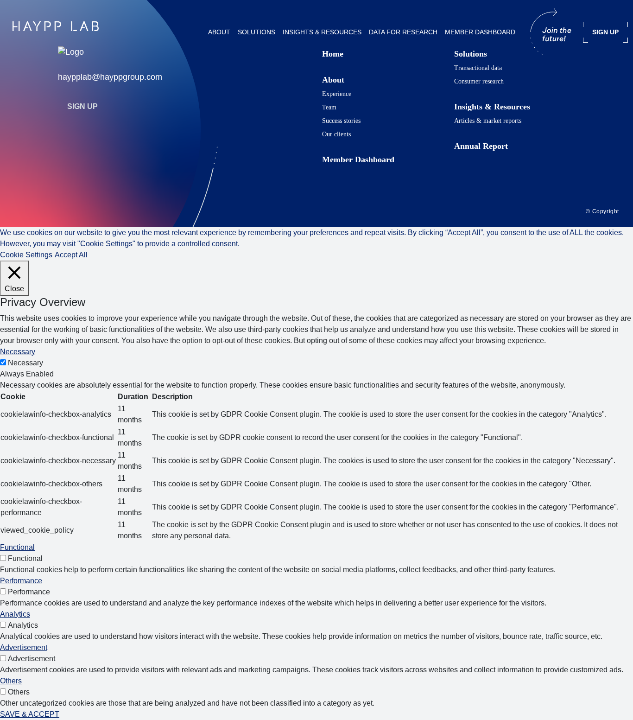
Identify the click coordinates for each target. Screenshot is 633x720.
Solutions (256, 32)
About (219, 32)
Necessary (25, 363)
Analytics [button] (15, 614)
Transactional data (478, 67)
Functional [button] (17, 547)
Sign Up (82, 106)
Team (329, 107)
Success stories (341, 120)
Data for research (403, 32)
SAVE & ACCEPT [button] (29, 714)
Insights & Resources (322, 32)
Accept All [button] (71, 255)
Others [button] (11, 681)
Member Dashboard (480, 32)
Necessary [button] (17, 352)
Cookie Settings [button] (26, 255)
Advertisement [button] (23, 647)
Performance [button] (21, 581)
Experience (336, 93)
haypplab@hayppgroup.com (110, 77)
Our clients (336, 134)
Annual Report (481, 146)
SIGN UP (605, 32)
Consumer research (479, 81)
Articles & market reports (487, 120)
